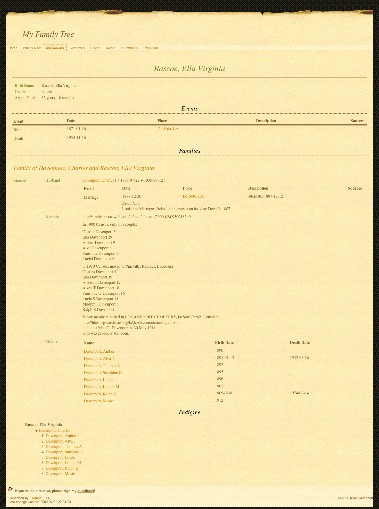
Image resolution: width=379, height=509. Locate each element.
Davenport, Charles (98, 180)
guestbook (85, 491)
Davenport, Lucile (98, 379)
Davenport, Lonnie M (101, 386)
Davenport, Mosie (98, 400)
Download (150, 48)
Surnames (77, 48)
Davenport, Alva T (99, 358)
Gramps (36, 498)
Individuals (55, 48)
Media (110, 48)
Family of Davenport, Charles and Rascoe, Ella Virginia (83, 167)
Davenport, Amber (99, 351)
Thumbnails (129, 48)
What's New (31, 48)
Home (13, 48)
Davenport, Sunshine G (103, 372)
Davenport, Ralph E (100, 393)
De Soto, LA (168, 128)
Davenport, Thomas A (102, 365)
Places (95, 48)
